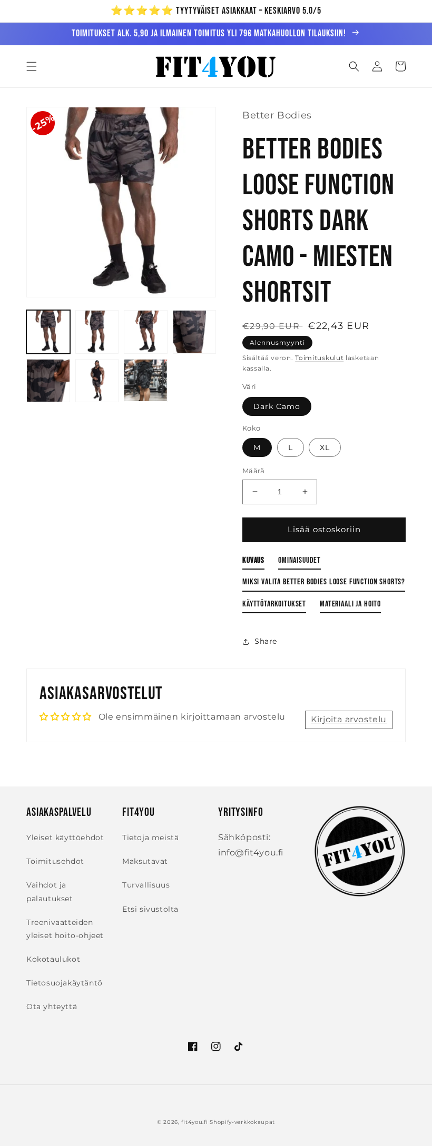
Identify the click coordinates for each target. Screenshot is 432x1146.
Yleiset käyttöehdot (65, 837)
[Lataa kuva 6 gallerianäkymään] (97, 381)
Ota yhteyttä (51, 1006)
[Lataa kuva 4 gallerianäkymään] (195, 332)
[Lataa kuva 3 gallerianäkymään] (146, 332)
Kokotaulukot (53, 959)
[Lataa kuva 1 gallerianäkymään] (48, 332)
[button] (31, 66)
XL (325, 447)
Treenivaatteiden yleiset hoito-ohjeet (65, 929)
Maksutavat (145, 861)
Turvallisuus (146, 885)
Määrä (253, 470)
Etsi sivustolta (150, 909)
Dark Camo (276, 406)
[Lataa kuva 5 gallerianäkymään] (48, 381)
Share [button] (265, 641)
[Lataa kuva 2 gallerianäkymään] (97, 332)
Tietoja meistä (150, 837)
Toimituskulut (319, 358)
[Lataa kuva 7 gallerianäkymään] (146, 381)
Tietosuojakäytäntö (64, 983)
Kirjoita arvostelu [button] (349, 719)
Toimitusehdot (55, 861)
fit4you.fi (194, 1122)
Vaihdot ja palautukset (49, 891)
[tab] (253, 562)
